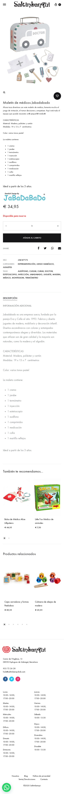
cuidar (32, 271)
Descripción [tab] (10, 298)
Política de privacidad (41, 776)
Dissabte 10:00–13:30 (40, 748)
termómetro (31, 277)
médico (7, 277)
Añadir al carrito (32, 238)
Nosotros (15, 776)
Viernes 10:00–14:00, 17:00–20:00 (40, 706)
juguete (47, 274)
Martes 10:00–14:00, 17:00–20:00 (9, 706)
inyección (23, 274)
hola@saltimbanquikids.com (14, 671)
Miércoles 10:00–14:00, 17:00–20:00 (9, 717)
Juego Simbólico (45, 264)
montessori (18, 277)
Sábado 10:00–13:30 (40, 716)
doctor (49, 271)
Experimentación (26, 264)
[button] (4, 92)
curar (41, 271)
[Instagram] (17, 679)
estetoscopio (10, 274)
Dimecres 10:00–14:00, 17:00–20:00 (9, 753)
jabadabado (36, 274)
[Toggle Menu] (4, 4)
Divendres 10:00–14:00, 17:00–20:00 (40, 738)
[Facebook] (5, 679)
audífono (23, 271)
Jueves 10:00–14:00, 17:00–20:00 (40, 695)
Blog (26, 776)
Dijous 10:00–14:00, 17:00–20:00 (40, 727)
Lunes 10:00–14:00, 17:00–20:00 (9, 695)
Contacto (44, 779)
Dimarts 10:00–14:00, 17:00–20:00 (9, 741)
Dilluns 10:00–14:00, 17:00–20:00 (9, 730)
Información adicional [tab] (17, 305)
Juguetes (7, 267)
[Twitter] (11, 679)
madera (56, 274)
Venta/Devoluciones (27, 779)
